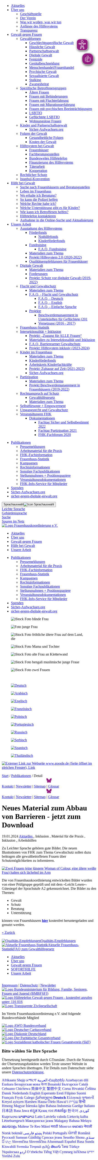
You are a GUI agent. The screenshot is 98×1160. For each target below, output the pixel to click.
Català (83, 1084)
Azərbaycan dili (76, 1080)
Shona (80, 1137)
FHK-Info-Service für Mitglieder (43, 484)
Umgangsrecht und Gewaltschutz (44, 410)
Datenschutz (29, 985)
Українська (10, 1152)
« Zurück (8, 932)
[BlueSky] (49, 782)
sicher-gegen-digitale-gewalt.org (34, 496)
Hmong (7, 1106)
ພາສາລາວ (26, 1117)
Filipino (70, 1093)
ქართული (43, 1097)
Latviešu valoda (55, 1117)
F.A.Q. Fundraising (52, 249)
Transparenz (29, 30)
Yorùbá (7, 1156)
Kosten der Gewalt (42, 142)
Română (84, 1133)
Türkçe (74, 1147)
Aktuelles (18, 6)
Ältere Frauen (39, 92)
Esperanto (48, 1093)
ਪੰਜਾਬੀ (72, 1133)
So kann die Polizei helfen (39, 199)
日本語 (7, 1111)
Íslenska (31, 1106)
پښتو (38, 1133)
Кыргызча (10, 1117)
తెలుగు (56, 1147)
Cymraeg (66, 1152)
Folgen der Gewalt (33, 133)
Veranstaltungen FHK (36, 414)
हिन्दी (82, 1102)
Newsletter (23, 786)
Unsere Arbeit (21, 224)
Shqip (21, 1080)
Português (60, 1133)
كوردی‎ (84, 1111)
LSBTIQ (35, 113)
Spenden (17, 488)
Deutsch (59, 1097)
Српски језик (52, 1137)
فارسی (28, 1133)
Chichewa (23, 1089)
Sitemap (40, 786)
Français (8, 1097)
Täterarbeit (37, 166)
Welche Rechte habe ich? (38, 204)
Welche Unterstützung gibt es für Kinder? (50, 208)
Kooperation (38, 171)
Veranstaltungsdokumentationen (43, 480)
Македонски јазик (39, 1121)
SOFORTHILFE (23, 969)
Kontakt (7, 786)
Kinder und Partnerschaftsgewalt (43, 125)
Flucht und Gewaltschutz (38, 286)
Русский (8, 1137)
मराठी (54, 1126)
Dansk (6, 1093)
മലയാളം (9, 1126)
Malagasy (61, 1121)
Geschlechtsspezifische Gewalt (51, 43)
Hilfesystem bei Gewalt (37, 146)
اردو (23, 1152)
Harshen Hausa (36, 1102)
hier (45, 921)
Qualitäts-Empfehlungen (58, 941)
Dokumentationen (42, 418)
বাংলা (44, 1084)
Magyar (19, 1106)
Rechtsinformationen (35, 467)
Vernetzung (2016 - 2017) (56, 323)
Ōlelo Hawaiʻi (58, 1102)
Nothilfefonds (48, 237)
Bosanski (54, 1084)
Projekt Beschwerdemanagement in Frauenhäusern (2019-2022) (54, 387)
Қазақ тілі (45, 1111)
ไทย (65, 1147)
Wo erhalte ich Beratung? (38, 195)
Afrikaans (9, 1080)
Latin (39, 1117)
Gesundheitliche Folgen (46, 138)
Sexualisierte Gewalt (44, 76)
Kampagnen (29, 463)
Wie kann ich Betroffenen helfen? (44, 212)
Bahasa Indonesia (58, 1106)
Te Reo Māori (40, 1126)
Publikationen (21, 442)
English (34, 1093)
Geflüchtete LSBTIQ (44, 117)
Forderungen (38, 274)
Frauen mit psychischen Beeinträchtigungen (60, 109)
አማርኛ (31, 1080)
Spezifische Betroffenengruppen (43, 88)
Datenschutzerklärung (28, 1072)
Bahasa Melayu (80, 1121)
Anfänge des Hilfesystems (39, 26)
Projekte (35, 311)
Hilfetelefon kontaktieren (38, 216)
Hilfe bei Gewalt (23, 183)
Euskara (7, 1084)
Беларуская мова (27, 1084)
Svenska (23, 1147)
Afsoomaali (55, 1141)
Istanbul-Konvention (35, 179)
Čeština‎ (90, 1089)
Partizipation (29, 377)
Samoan (21, 1137)
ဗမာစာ (77, 1126)
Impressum (10, 985)
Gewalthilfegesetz (42, 398)
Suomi (81, 1093)
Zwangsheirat (39, 84)
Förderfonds (38, 232)
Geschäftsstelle (30, 14)
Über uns (17, 10)
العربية (42, 1080)
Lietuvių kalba (77, 1117)
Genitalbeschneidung (44, 63)
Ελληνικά (74, 1097)
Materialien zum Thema (46, 253)
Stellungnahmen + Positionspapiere (45, 475)
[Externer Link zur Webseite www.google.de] (49, 767)
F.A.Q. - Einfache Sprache (57, 307)
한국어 (72, 1111)
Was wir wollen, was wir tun (40, 22)
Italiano (89, 1106)
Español (70, 1141)
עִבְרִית (73, 1102)
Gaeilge (77, 1106)
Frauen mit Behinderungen (48, 96)
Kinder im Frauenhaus (36, 352)
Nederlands (20, 1093)
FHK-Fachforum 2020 (54, 435)
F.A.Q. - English (50, 303)
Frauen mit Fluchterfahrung (49, 100)
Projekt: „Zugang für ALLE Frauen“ (55, 336)
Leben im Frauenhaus (35, 191)
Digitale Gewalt (40, 55)
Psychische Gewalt (43, 72)
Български (70, 1084)
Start (5, 776)
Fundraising (37, 245)
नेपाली (88, 1126)
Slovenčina (20, 1141)
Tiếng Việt (51, 1152)
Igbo (41, 1106)
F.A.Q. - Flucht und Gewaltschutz (53, 294)
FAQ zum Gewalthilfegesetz (33, 949)
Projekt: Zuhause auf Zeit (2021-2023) (57, 369)
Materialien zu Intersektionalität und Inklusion (62, 340)
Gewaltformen (30, 39)
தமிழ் (46, 1147)
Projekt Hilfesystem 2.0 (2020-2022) (55, 257)
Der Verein (28, 18)
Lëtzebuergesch (13, 1121)
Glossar (53, 786)
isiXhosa (80, 1152)
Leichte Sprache (13, 509)
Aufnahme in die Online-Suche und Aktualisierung (56, 220)
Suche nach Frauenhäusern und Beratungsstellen (55, 187)
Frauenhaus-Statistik (34, 327)
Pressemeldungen (32, 447)
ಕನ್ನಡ (33, 1111)
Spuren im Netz (13, 521)
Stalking (35, 80)
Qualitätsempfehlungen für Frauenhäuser (58, 261)
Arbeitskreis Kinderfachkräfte (50, 364)
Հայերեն (56, 1080)
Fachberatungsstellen (44, 154)
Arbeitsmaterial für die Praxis (41, 451)
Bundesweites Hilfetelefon (48, 158)
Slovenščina (37, 1141)
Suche (6, 517)
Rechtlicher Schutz (33, 175)
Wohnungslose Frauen (45, 121)
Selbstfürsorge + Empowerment (43, 406)
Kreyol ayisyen (13, 1102)
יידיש (90, 1152)
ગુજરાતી (88, 1097)
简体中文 (38, 1089)
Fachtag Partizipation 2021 (57, 431)
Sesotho (69, 1137)
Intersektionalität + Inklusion (40, 331)
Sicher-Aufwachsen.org (46, 129)
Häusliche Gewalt (42, 47)
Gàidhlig (34, 1137)
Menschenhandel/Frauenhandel (51, 67)
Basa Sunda (85, 1141)
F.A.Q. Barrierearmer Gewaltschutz (54, 344)
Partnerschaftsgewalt (44, 51)
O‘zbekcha (35, 1152)
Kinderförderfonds (51, 241)
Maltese (23, 1126)
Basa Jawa (21, 1111)
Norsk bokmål (12, 1133)
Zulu (16, 1156)
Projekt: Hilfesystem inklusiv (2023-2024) (59, 348)
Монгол (65, 1126)
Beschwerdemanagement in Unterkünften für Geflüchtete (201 (63, 317)
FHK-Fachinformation (36, 455)
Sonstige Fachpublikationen (40, 471)
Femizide (35, 59)
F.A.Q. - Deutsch (50, 298)
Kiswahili (9, 1147)
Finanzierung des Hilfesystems (51, 162)
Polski (47, 1133)
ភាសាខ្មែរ (60, 1111)
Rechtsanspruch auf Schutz (39, 393)
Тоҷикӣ (35, 1147)
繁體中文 (54, 1089)
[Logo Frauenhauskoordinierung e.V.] (30, 525)
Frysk (19, 1097)
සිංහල (6, 1141)
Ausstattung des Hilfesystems (41, 228)
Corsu (66, 1089)
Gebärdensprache (14, 513)
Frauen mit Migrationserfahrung (52, 105)
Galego (29, 1097)
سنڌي (89, 1137)
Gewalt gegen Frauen (26, 34)
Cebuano (8, 1089)
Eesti (60, 1093)
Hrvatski (78, 1089)
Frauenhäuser (39, 150)
